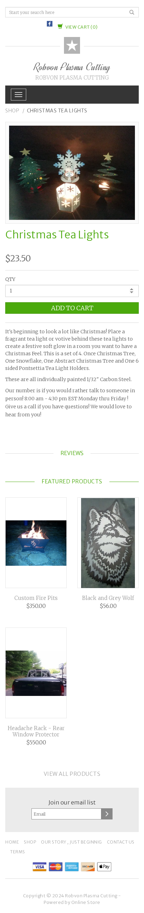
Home (12, 842)
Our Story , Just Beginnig (71, 842)
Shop (12, 110)
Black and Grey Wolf (108, 598)
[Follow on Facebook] (49, 24)
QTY (10, 279)
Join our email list (72, 802)
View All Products (72, 774)
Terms (17, 851)
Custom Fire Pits (36, 598)
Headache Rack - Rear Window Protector (36, 731)
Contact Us (121, 842)
